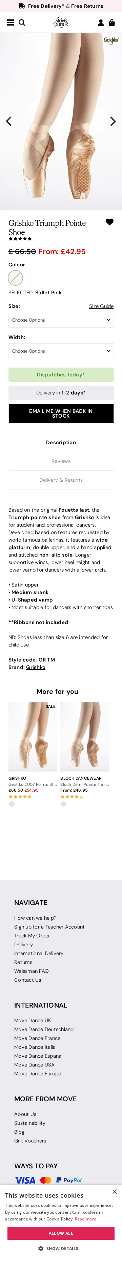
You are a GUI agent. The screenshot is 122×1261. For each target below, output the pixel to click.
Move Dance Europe (37, 1074)
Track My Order (32, 936)
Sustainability (30, 1123)
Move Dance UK (32, 1020)
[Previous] (9, 121)
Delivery (23, 944)
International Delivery (39, 953)
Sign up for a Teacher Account (49, 927)
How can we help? (35, 918)
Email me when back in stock (61, 413)
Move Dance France (37, 1038)
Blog (19, 1132)
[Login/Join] (101, 22)
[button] (60, 1248)
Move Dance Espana (37, 1056)
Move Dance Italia (35, 1047)
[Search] (22, 23)
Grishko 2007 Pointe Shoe (32, 784)
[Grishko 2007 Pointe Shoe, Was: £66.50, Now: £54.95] (32, 737)
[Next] (112, 121)
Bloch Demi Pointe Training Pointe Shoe (84, 784)
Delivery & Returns (61, 480)
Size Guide (101, 306)
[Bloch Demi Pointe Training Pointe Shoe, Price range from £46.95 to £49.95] (84, 737)
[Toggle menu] (10, 23)
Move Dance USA (34, 1065)
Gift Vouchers (30, 1141)
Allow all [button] (61, 1233)
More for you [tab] (58, 691)
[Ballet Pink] (15, 278)
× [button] (114, 1192)
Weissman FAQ (31, 971)
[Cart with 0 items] (111, 23)
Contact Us (27, 980)
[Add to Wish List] (110, 222)
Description (61, 442)
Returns (23, 962)
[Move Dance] (61, 22)
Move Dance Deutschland (44, 1029)
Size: (14, 306)
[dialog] (61, 1223)
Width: (16, 337)
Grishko (35, 667)
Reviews (61, 461)
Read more (86, 1219)
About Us (25, 1114)
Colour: (17, 264)
